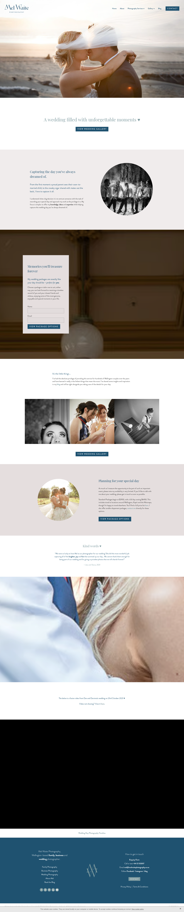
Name (30, 307)
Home (114, 8)
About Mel (50, 878)
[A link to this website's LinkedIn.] (53, 889)
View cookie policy (138, 909)
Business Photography (49, 870)
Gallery (150, 8)
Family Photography (49, 867)
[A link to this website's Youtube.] (57, 889)
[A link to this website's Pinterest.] (49, 889)
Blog (159, 8)
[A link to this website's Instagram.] (45, 889)
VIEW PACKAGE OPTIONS (43, 326)
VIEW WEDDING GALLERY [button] (92, 129)
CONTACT (172, 8)
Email (30, 316)
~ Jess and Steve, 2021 (92, 564)
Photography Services (135, 8)
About (122, 8)
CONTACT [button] (134, 879)
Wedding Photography (49, 874)
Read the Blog (49, 882)
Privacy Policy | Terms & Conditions (134, 886)
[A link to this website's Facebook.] (41, 889)
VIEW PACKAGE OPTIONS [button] (114, 519)
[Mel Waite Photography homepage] (22, 9)
